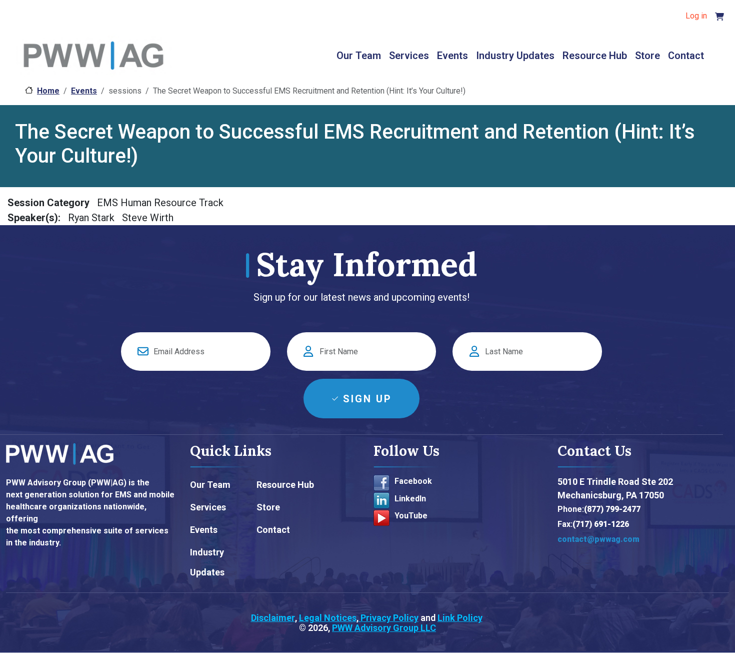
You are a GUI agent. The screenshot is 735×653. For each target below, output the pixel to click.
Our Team (358, 56)
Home (48, 91)
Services (409, 56)
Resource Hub (594, 56)
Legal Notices (327, 617)
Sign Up (367, 399)
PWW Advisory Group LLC (384, 627)
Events (452, 56)
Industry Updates (515, 56)
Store (647, 56)
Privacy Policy (388, 617)
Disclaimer (273, 617)
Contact (686, 56)
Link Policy (460, 617)
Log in (696, 16)
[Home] (93, 57)
